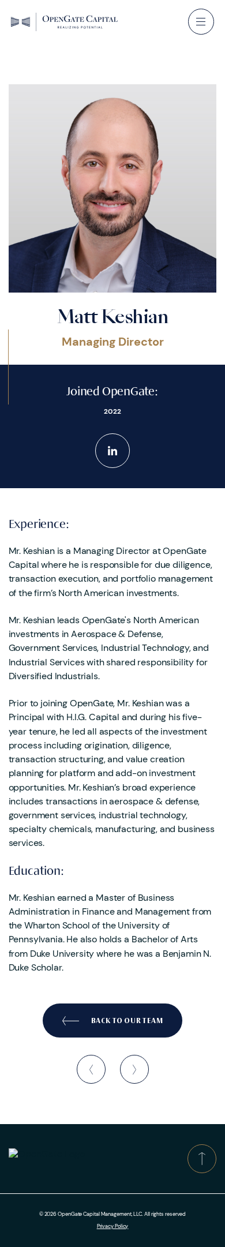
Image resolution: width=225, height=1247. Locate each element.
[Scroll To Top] (201, 1158)
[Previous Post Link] (91, 1069)
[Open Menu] (201, 22)
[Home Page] (64, 22)
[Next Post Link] (134, 1069)
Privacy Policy (113, 1226)
